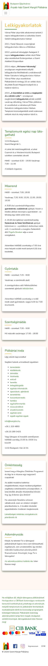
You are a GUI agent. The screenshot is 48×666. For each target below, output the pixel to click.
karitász (13, 400)
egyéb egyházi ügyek (19, 416)
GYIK (43, 646)
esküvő (13, 379)
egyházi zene (15, 413)
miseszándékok (16, 406)
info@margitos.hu (12, 421)
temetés (13, 382)
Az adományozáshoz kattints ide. (19, 561)
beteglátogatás (17, 385)
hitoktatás (14, 376)
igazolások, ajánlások (19, 391)
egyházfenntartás (17, 403)
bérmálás (14, 373)
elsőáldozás (15, 370)
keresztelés (15, 367)
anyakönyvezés (16, 409)
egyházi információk (18, 388)
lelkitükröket (27, 288)
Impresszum (33, 646)
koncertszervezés (17, 397)
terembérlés (15, 394)
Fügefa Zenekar (15, 232)
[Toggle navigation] (5, 13)
